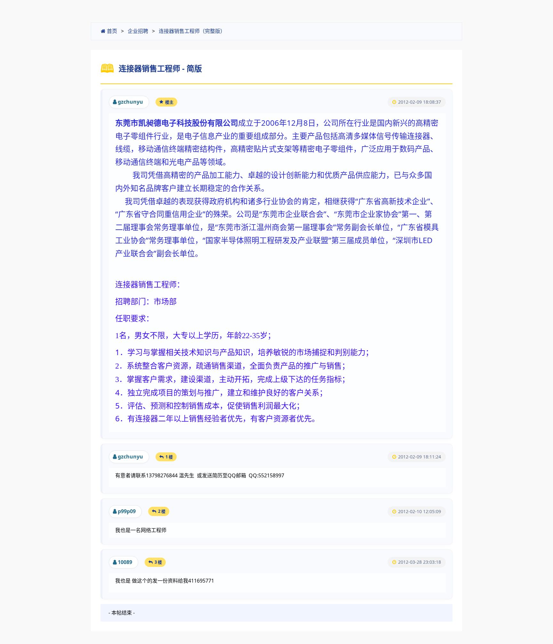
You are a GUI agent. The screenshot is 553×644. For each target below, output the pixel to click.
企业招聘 (138, 31)
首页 (111, 31)
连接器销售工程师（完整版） (192, 31)
